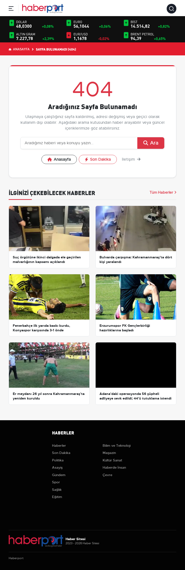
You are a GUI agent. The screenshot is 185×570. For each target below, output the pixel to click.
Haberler (59, 445)
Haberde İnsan (114, 467)
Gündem (59, 475)
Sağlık (57, 489)
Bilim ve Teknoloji (117, 445)
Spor (56, 482)
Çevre (107, 475)
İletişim (129, 159)
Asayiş (57, 467)
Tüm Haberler (161, 192)
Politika (58, 460)
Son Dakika (100, 159)
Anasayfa (21, 48)
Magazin (109, 453)
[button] (11, 9)
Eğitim (57, 497)
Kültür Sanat (112, 460)
